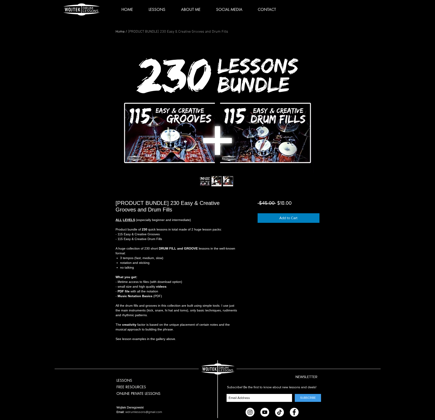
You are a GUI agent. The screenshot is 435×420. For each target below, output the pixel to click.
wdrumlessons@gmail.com (143, 412)
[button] (301, 377)
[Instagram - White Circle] (250, 412)
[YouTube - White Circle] (264, 412)
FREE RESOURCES (131, 387)
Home (120, 31)
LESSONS (124, 380)
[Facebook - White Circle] (294, 412)
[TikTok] (279, 412)
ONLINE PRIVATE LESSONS (138, 393)
